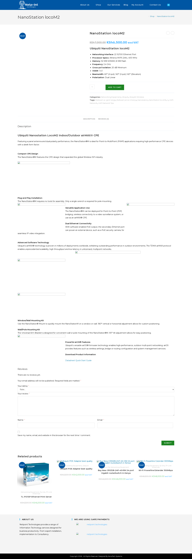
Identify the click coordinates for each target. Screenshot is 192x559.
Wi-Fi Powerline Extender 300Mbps (156, 470)
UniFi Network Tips (106, 103)
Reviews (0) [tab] (103, 119)
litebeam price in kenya (127, 100)
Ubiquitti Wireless (136, 97)
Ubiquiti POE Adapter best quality (76, 469)
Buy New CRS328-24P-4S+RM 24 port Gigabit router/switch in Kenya (116, 471)
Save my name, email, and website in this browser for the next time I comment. (54, 435)
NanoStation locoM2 (165, 16)
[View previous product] (168, 33)
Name (21, 420)
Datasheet (70, 360)
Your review (24, 393)
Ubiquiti (125, 97)
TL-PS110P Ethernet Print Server (36, 497)
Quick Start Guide (83, 360)
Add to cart (114, 87)
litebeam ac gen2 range (105, 100)
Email (100, 420)
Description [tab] (89, 119)
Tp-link (42, 492)
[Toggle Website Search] (173, 5)
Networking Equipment (111, 97)
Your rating (23, 386)
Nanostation (143, 100)
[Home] (146, 16)
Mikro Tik (106, 467)
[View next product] (172, 33)
